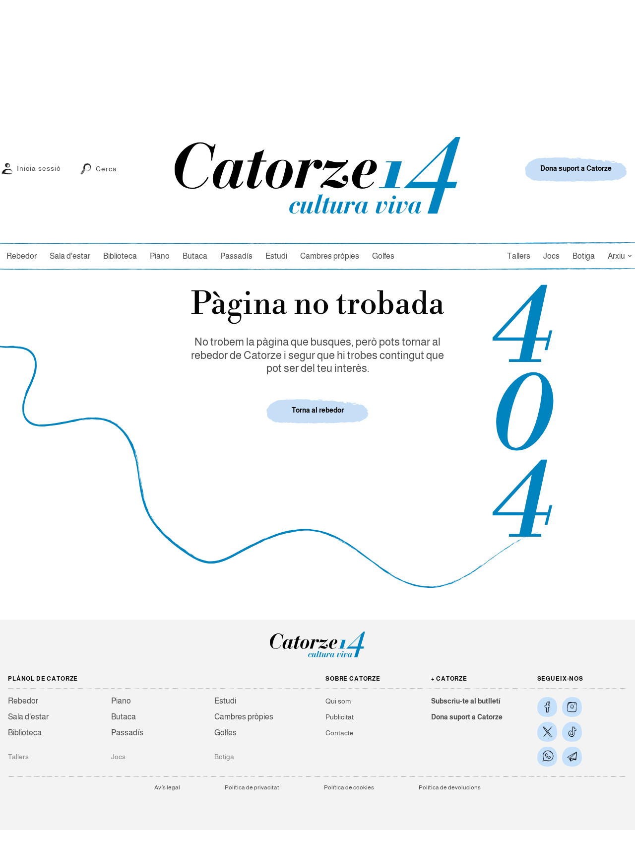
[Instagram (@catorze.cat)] (572, 707)
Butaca (195, 256)
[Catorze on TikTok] (572, 732)
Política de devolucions (450, 787)
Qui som (338, 701)
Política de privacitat (252, 787)
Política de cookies (349, 787)
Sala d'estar (70, 256)
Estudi (276, 256)
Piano (160, 256)
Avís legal (167, 787)
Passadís (236, 256)
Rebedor (21, 256)
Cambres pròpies (329, 256)
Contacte (339, 733)
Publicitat (339, 717)
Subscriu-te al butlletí (466, 701)
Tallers (518, 256)
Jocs (551, 256)
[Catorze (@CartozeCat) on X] (547, 732)
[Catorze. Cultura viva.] (547, 707)
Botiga (583, 256)
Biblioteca (120, 256)
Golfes (383, 256)
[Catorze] (317, 656)
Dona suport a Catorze (467, 717)
